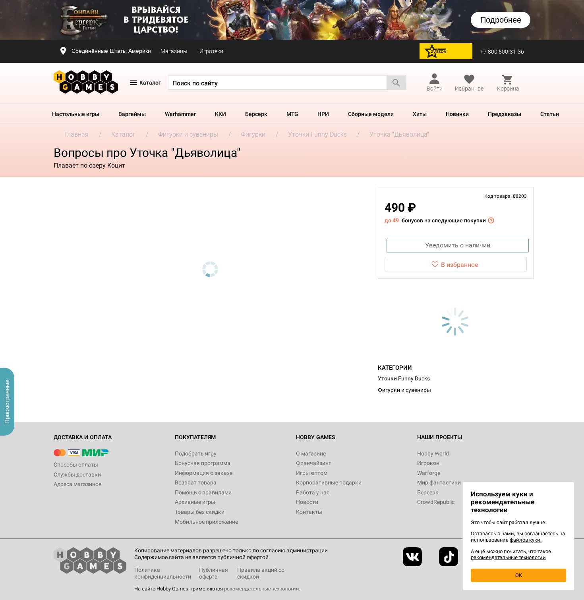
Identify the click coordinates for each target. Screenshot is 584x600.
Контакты (309, 512)
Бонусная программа (202, 463)
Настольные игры (75, 114)
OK (518, 575)
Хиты (420, 114)
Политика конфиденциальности (162, 573)
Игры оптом (311, 473)
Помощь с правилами (203, 492)
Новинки (457, 114)
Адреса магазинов (78, 484)
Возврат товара (196, 482)
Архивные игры (195, 502)
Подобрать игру (196, 453)
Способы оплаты (76, 464)
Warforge (428, 473)
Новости (307, 502)
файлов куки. (525, 540)
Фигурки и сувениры (404, 390)
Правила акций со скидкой (260, 573)
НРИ (323, 114)
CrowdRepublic (435, 502)
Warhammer (180, 114)
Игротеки (211, 51)
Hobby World (433, 453)
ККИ (220, 114)
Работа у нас (312, 492)
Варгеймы (132, 114)
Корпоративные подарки (329, 482)
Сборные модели (371, 114)
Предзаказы (504, 114)
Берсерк (256, 114)
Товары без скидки (199, 512)
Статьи (549, 114)
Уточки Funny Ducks (404, 378)
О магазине (311, 453)
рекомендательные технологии (261, 589)
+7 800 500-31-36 (502, 51)
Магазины (174, 51)
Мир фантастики (439, 482)
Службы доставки (77, 474)
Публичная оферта (213, 573)
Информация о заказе (203, 473)
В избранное (459, 264)
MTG (292, 114)
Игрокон (428, 463)
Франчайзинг (313, 463)
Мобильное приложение (206, 522)
